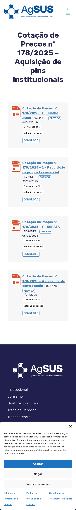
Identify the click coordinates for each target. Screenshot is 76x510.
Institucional (18, 390)
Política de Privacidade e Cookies (11, 499)
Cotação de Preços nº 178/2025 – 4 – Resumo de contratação (43, 281)
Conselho (15, 396)
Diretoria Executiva (23, 403)
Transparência (19, 417)
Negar (38, 474)
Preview (54, 118)
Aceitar (38, 464)
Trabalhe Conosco (22, 410)
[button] (70, 426)
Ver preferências (38, 484)
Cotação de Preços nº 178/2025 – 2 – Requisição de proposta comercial (43, 167)
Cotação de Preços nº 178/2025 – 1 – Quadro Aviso (40, 113)
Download (30, 140)
